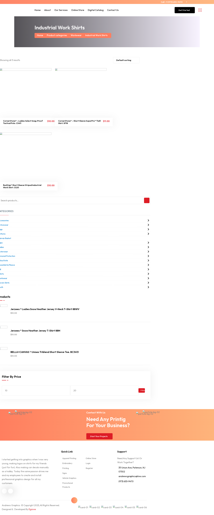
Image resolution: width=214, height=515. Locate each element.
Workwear (76, 35)
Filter (143, 390)
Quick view (28, 121)
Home (40, 35)
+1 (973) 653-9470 (174, 2)
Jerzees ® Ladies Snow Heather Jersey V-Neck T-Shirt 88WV (45, 309)
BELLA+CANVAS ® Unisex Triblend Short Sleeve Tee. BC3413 (45, 352)
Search (146, 200)
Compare (35, 121)
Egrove (32, 509)
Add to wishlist (22, 121)
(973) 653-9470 (126, 481)
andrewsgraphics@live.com (132, 476)
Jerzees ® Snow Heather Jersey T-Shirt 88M (35, 330)
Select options (16, 121)
